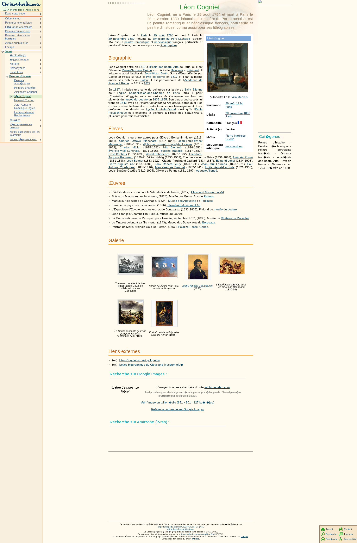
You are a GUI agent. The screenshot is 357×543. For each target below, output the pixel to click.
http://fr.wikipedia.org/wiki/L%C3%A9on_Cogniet (180, 527)
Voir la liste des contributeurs (180, 529)
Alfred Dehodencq (158, 154)
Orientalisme (12, 18)
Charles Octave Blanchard (138, 140)
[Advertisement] (127, 13)
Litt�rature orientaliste (18, 27)
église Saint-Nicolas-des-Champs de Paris (149, 92)
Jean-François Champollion (197, 286)
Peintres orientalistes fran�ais (17, 37)
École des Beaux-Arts (164, 66)
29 (227, 103)
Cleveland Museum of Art (207, 192)
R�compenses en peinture (21, 126)
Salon (144, 80)
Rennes (209, 196)
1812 (142, 66)
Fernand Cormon (24, 100)
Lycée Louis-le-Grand (161, 109)
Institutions (16, 72)
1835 (163, 99)
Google (244, 536)
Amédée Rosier (243, 157)
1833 (156, 99)
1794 (239, 103)
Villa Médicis (239, 97)
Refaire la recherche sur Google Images (177, 409)
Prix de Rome (155, 76)
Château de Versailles (235, 218)
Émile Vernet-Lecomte (219, 167)
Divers (8, 51)
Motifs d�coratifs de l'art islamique (25, 133)
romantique (141, 42)
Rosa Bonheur (117, 154)
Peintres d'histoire (20, 76)
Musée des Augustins (182, 200)
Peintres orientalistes (17, 31)
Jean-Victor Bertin (156, 73)
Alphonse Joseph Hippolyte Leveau (167, 144)
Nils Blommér (172, 147)
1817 (174, 76)
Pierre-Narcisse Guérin (137, 70)
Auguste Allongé (206, 170)
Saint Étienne (193, 89)
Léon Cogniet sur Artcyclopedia (139, 360)
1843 (123, 102)
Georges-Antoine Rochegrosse (24, 114)
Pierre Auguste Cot (121, 164)
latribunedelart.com (217, 387)
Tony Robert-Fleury (168, 164)
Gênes (203, 226)
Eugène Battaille (172, 150)
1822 (147, 83)
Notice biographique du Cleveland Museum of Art (151, 364)
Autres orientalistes (16, 42)
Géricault (193, 70)
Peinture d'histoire (25, 87)
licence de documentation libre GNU (198, 534)
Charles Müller (130, 147)
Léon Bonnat (134, 160)
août (232, 103)
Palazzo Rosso (188, 226)
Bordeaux (208, 222)
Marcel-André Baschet (170, 167)
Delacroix (177, 70)
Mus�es (15, 120)
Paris (228, 106)
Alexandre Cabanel (25, 91)
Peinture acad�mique (22, 82)
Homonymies (17, 67)
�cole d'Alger (18, 55)
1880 (247, 113)
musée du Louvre (136, 99)
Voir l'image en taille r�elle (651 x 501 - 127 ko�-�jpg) (177, 402)
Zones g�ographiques (23, 139)
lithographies (169, 45)
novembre (236, 113)
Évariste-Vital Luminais (123, 150)
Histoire (14, 63)
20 (227, 113)
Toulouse (207, 200)
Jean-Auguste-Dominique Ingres (24, 106)
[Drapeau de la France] (240, 122)
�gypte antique (19, 59)
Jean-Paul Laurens (214, 164)
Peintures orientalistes (18, 22)
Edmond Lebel (225, 160)
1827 (116, 89)
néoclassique (234, 146)
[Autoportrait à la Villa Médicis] (227, 91)
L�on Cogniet (22, 96)
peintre (128, 42)
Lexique (9, 47)
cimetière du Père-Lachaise (171, 38)
